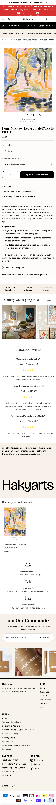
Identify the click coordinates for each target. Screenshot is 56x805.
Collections (44, 703)
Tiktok (37, 768)
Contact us (7, 775)
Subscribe (44, 637)
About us (6, 718)
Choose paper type (10, 158)
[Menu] (3, 19)
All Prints (43, 696)
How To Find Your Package (14, 764)
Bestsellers (44, 692)
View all (49, 300)
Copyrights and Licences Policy (16, 745)
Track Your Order (10, 760)
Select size (7, 145)
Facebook (38, 764)
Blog (41, 707)
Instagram (38, 760)
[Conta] (47, 19)
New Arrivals (14, 26)
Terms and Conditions (11, 722)
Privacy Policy (8, 737)
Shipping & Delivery (11, 726)
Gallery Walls (44, 26)
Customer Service (10, 771)
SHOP (4, 26)
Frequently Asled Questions (14, 768)
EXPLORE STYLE (29, 26)
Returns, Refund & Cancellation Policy (18, 730)
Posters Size (7, 741)
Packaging (6, 749)
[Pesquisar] (9, 19)
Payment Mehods (10, 734)
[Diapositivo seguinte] (51, 322)
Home (42, 688)
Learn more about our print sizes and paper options (24, 274)
